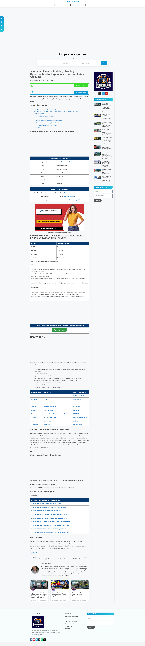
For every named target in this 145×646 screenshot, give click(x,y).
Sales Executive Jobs (50, 396)
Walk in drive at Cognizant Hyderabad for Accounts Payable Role (59, 594)
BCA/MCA (76, 410)
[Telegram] (103, 93)
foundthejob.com (72, 2)
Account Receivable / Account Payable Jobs (56, 414)
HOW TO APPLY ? (39, 114)
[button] (1, 18)
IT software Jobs (48, 410)
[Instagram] (99, 93)
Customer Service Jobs (50, 406)
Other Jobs (47, 424)
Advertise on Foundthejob (71, 616)
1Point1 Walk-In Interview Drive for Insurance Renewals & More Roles (107, 148)
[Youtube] (106, 93)
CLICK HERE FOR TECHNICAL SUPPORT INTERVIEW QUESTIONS (50, 525)
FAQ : (35, 118)
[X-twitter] (44, 639)
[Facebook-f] (31, 639)
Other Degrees (77, 424)
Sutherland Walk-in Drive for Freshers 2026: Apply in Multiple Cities (106, 171)
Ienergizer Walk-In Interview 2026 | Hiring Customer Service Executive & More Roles (107, 155)
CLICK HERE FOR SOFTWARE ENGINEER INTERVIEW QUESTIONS (50, 532)
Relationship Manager (50, 417)
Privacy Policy (68, 626)
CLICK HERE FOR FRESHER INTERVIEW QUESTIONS (46, 503)
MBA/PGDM (76, 406)
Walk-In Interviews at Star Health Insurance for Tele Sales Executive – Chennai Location (107, 179)
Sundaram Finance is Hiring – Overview (45, 109)
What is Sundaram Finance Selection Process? (49, 120)
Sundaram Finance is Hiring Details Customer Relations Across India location (56, 111)
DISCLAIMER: (38, 127)
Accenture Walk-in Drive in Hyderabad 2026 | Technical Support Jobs (79, 594)
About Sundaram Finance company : (44, 116)
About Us (67, 628)
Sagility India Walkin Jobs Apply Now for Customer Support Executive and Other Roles (107, 140)
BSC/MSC (76, 414)
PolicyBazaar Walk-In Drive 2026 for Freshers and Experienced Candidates (107, 164)
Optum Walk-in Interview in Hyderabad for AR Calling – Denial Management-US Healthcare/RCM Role (39, 595)
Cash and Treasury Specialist (72, 200)
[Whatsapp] (42, 639)
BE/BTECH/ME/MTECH (80, 417)
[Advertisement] (45, 18)
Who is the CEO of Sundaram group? (46, 125)
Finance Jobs (47, 421)
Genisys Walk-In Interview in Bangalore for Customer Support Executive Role (106, 132)
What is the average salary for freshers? (47, 123)
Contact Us (68, 619)
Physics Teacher (69, 193)
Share (34, 552)
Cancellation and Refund (71, 621)
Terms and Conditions (70, 623)
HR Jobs (46, 399)
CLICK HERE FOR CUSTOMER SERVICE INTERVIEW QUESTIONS (49, 507)
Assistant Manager (69, 196)
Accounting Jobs (49, 403)
